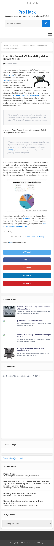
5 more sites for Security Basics (30, 321)
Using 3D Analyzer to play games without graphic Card (23, 502)
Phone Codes (10, 474)
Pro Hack (27, 12)
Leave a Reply (11, 64)
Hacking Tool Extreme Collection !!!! (21, 493)
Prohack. (25, 543)
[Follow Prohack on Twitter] (34, 2)
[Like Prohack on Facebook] (27, 2)
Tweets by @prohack (12, 458)
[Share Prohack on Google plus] (30, 2)
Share (27, 260)
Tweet (28, 252)
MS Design (40, 543)
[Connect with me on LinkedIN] (37, 2)
